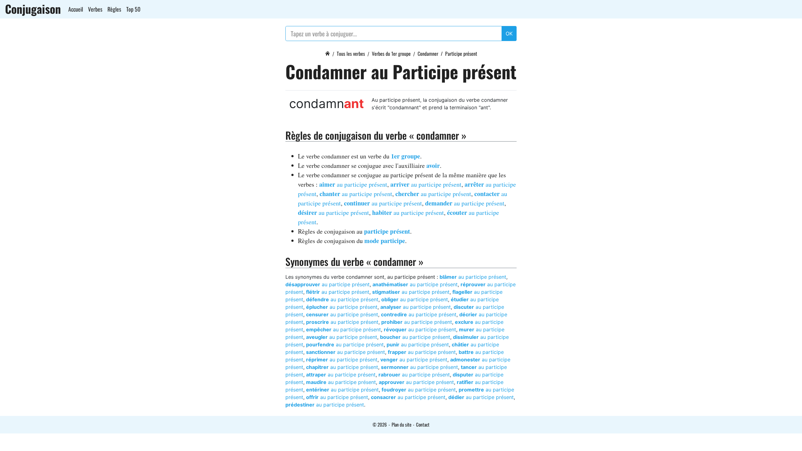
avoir (433, 165)
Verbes (95, 9)
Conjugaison (33, 8)
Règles (114, 9)
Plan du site (401, 424)
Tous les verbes (351, 53)
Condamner (428, 53)
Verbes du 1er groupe (391, 53)
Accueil (75, 9)
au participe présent (353, 184)
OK (509, 33)
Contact (423, 424)
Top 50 (133, 9)
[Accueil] (327, 52)
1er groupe (405, 156)
